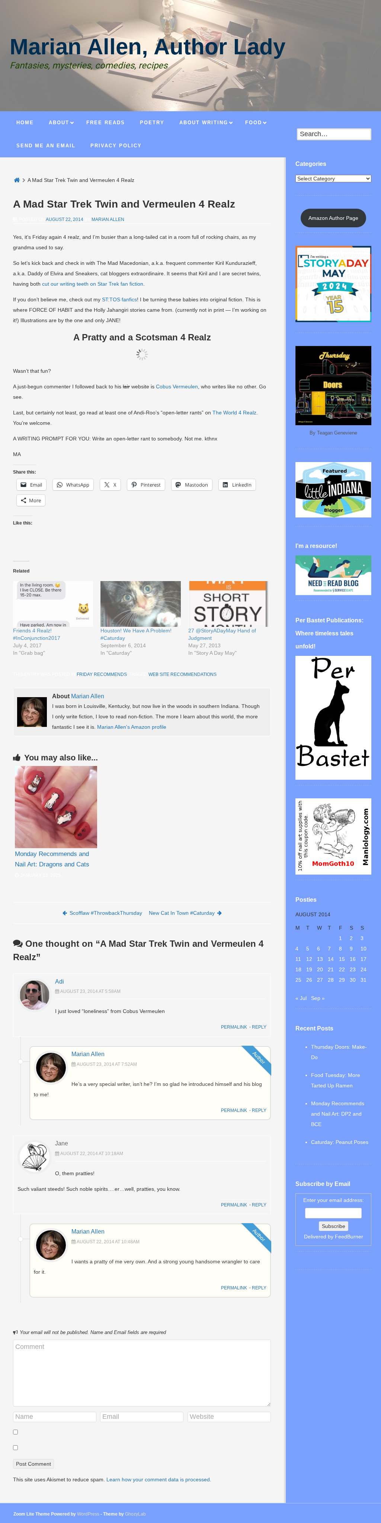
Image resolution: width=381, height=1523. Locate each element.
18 (298, 969)
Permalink (234, 1027)
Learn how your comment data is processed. (158, 1479)
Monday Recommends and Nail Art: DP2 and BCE (337, 1113)
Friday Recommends (102, 674)
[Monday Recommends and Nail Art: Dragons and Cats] (56, 807)
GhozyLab (135, 1514)
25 (298, 980)
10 (363, 949)
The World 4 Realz (234, 413)
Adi (59, 981)
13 (320, 959)
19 (309, 969)
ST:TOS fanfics (119, 299)
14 (331, 959)
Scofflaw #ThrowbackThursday (106, 913)
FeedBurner (349, 1237)
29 (342, 980)
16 (353, 959)
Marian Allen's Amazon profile (131, 727)
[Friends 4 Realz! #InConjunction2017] (53, 604)
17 (363, 959)
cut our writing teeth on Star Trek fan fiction (92, 284)
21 (331, 969)
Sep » (318, 998)
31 (363, 980)
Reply (259, 1027)
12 (309, 959)
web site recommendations (182, 674)
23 (353, 969)
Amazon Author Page (333, 218)
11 (298, 959)
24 (363, 969)
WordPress (88, 1514)
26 (309, 980)
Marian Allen (108, 219)
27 (320, 980)
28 (331, 980)
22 (342, 969)
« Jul (301, 998)
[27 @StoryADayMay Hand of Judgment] (228, 604)
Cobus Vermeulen (177, 386)
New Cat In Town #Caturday (182, 913)
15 (342, 959)
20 (320, 969)
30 (353, 980)
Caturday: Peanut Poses (339, 1142)
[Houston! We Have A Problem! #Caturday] (140, 604)
